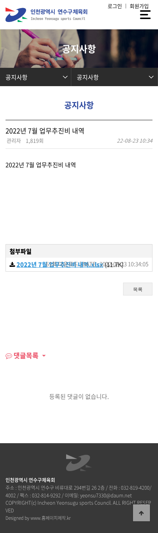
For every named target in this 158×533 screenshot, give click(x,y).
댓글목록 (25, 355)
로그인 (115, 6)
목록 (138, 289)
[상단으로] (141, 513)
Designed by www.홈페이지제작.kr (38, 518)
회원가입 (139, 6)
